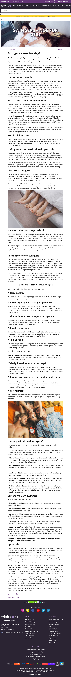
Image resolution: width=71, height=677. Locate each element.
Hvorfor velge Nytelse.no (56, 619)
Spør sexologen (53, 629)
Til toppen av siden (35, 675)
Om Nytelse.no (29, 619)
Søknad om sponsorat (55, 633)
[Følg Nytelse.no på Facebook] (32, 611)
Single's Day (52, 638)
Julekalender (52, 642)
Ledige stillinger (30, 624)
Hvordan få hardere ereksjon (35, 654)
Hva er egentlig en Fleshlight (35, 652)
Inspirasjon (11, 49)
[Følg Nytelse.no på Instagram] (22, 611)
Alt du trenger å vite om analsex (35, 656)
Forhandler (28, 638)
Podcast (51, 626)
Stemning (60, 49)
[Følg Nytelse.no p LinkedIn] (48, 611)
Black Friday (52, 640)
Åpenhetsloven (29, 636)
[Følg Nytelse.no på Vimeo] (43, 611)
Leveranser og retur (54, 622)
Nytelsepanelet (53, 631)
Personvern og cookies (32, 631)
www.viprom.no (13, 597)
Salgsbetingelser (30, 633)
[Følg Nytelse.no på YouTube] (38, 611)
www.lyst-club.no (13, 594)
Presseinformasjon (30, 622)
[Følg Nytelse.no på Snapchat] (27, 611)
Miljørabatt (28, 629)
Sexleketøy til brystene (35, 659)
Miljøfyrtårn (28, 626)
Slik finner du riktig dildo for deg (35, 649)
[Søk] (68, 11)
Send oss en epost (8, 621)
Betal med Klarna (54, 624)
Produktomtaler (53, 636)
